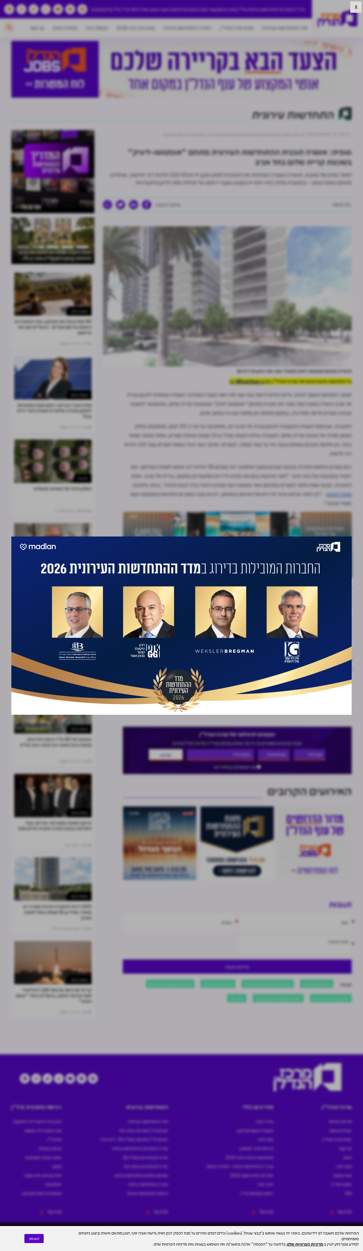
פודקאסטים (102, 9)
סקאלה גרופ (97, 28)
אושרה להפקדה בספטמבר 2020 (201, 618)
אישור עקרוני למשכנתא (43, 1157)
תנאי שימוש (343, 1175)
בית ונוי (83, 478)
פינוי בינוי (237, 998)
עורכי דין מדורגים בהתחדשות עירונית (140, 1148)
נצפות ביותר (79, 311)
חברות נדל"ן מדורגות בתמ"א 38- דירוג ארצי (134, 1139)
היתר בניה (265, 1184)
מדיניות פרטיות (340, 1121)
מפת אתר (344, 1166)
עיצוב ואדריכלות (145, 9)
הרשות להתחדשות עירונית (147, 1193)
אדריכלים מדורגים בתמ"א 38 (145, 1157)
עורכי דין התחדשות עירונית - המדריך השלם (240, 1166)
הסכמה (34, 1238)
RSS (348, 1193)
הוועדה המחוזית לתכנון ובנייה (278, 998)
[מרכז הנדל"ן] (337, 18)
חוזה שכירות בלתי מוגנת (43, 1175)
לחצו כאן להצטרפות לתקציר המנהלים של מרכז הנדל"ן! (295, 668)
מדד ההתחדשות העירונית (285, 28)
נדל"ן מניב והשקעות (228, 9)
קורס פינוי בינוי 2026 (136, 28)
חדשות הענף (171, 9)
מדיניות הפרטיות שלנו (305, 1244)
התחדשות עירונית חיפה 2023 (249, 1157)
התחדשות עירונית (263, 9)
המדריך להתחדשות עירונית (188, 28)
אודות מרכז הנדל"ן (237, 28)
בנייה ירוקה (264, 1121)
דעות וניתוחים (196, 9)
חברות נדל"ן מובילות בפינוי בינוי (143, 1130)
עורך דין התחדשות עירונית (148, 1184)
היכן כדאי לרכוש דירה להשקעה (37, 1121)
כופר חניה (265, 1139)
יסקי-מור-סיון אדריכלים (331, 998)
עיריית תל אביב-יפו (218, 983)
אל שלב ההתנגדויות (206, 627)
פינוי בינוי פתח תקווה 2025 (251, 1175)
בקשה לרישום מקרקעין (255, 1130)
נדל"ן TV (122, 9)
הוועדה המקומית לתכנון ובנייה (267, 983)
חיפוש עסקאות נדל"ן (256, 1193)
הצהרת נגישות (340, 1130)
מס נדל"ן (54, 1139)
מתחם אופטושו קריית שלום (170, 983)
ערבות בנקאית (50, 1148)
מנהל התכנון (339, 494)
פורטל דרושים (65, 28)
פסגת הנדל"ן (341, 1184)
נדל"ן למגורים (292, 9)
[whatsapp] (107, 204)
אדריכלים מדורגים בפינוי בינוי (146, 1166)
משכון (57, 1166)
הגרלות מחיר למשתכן (256, 1148)
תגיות (347, 1157)
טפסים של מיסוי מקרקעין (42, 1193)
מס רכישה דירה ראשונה (43, 1130)
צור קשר (37, 28)
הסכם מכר (53, 1184)
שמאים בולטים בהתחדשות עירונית (141, 1175)
